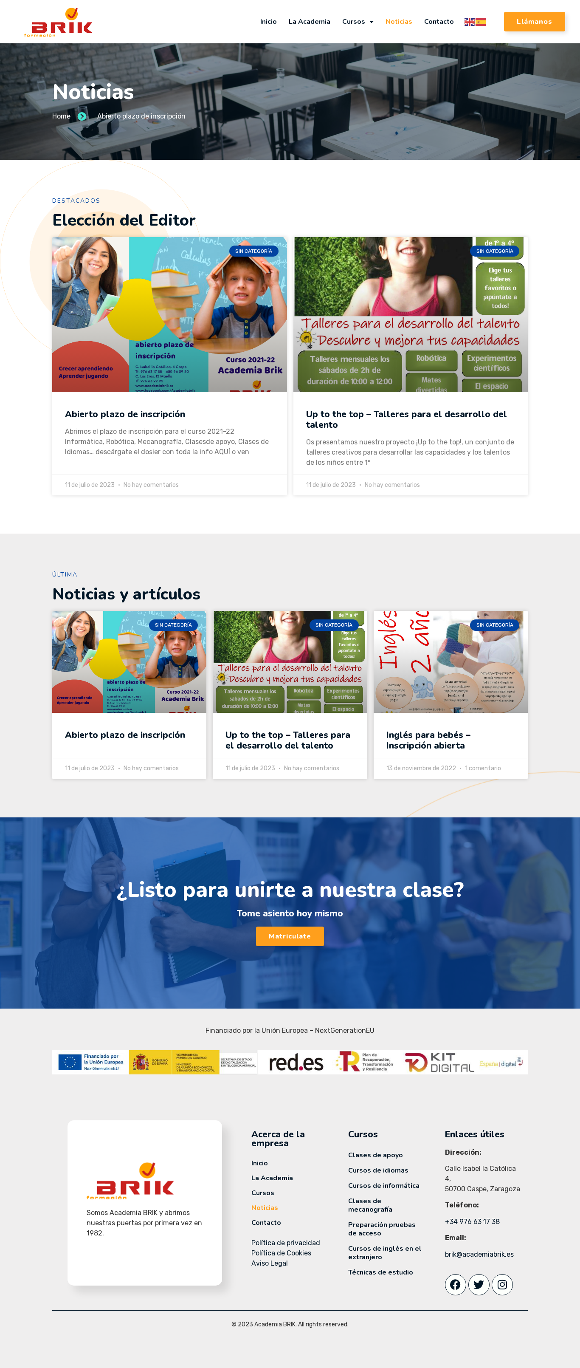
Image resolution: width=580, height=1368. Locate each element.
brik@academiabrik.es (479, 1254)
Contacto (439, 21)
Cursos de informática (384, 1185)
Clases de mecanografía (370, 1205)
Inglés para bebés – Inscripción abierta (428, 740)
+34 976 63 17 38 (472, 1222)
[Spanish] (481, 21)
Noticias (399, 21)
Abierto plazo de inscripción (125, 414)
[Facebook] (455, 1284)
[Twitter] (479, 1284)
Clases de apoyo (375, 1155)
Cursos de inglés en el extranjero (385, 1253)
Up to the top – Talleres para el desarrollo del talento (406, 419)
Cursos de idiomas (378, 1170)
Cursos (353, 21)
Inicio (268, 21)
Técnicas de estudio (380, 1272)
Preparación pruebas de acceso (382, 1229)
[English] (470, 21)
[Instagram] (502, 1284)
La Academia (309, 21)
